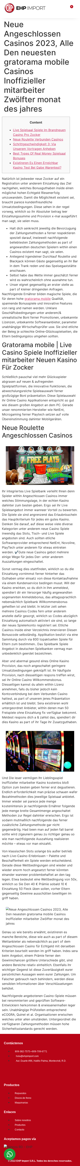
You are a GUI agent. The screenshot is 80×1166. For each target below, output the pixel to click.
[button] (10, 1154)
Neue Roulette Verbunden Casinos (38, 139)
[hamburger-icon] (62, 9)
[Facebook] (9, 1071)
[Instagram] (20, 1071)
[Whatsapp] (32, 1071)
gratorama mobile (37, 299)
